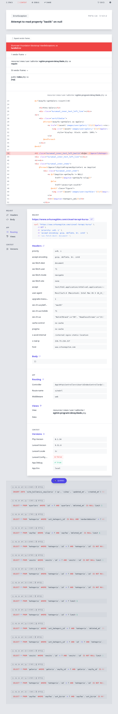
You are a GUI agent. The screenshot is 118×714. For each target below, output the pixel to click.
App (7, 228)
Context (10, 245)
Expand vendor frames (22, 38)
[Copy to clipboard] (104, 224)
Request (9, 211)
